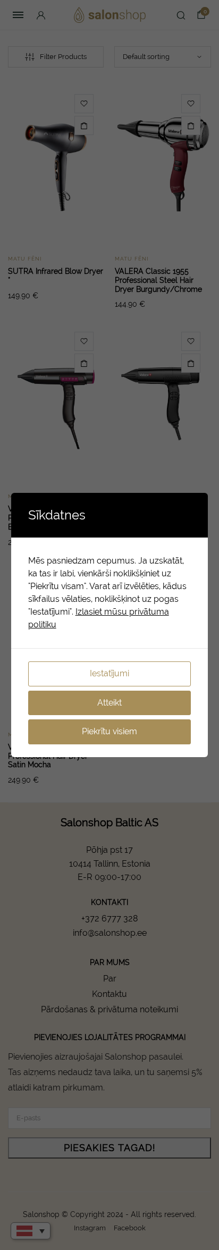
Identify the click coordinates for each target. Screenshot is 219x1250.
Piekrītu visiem (109, 731)
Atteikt (109, 703)
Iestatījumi (109, 673)
